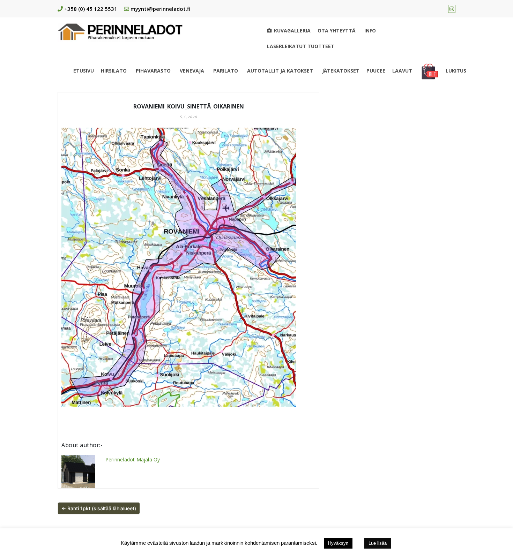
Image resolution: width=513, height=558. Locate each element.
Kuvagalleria (292, 30)
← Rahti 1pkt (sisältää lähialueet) (98, 508)
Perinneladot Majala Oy (132, 459)
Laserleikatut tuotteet (300, 46)
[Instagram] (451, 8)
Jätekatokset (340, 70)
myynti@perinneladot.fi (161, 8)
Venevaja (192, 70)
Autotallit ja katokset (280, 70)
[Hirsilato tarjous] (430, 70)
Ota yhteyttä (336, 30)
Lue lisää (378, 543)
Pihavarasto (153, 70)
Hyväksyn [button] (338, 543)
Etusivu (83, 70)
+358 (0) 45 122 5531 (90, 8)
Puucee (375, 70)
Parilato (225, 70)
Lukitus (456, 70)
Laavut (402, 70)
